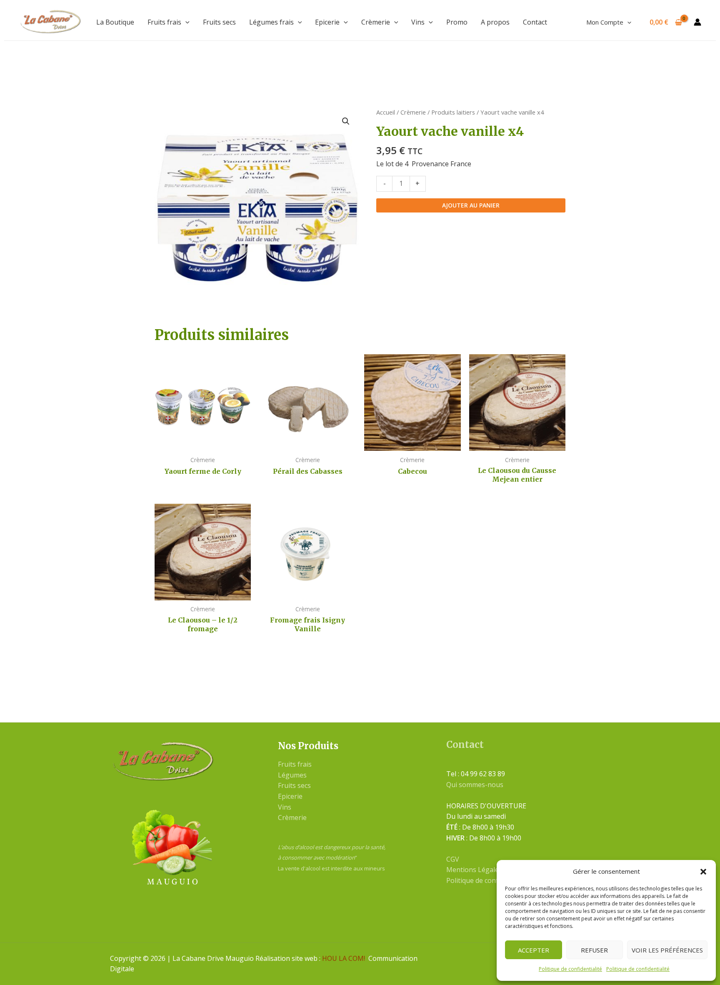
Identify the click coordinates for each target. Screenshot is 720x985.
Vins (418, 22)
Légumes (292, 775)
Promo (457, 22)
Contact (535, 22)
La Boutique (115, 22)
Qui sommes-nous (474, 784)
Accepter (533, 950)
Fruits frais (164, 22)
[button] (703, 872)
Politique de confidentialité (570, 968)
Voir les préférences (667, 950)
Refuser (594, 950)
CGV (452, 859)
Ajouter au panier (471, 205)
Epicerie (327, 22)
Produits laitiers (453, 112)
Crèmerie (375, 22)
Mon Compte (604, 22)
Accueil (385, 112)
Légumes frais (271, 22)
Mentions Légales (474, 869)
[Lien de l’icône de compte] (697, 22)
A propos (495, 22)
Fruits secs (219, 22)
